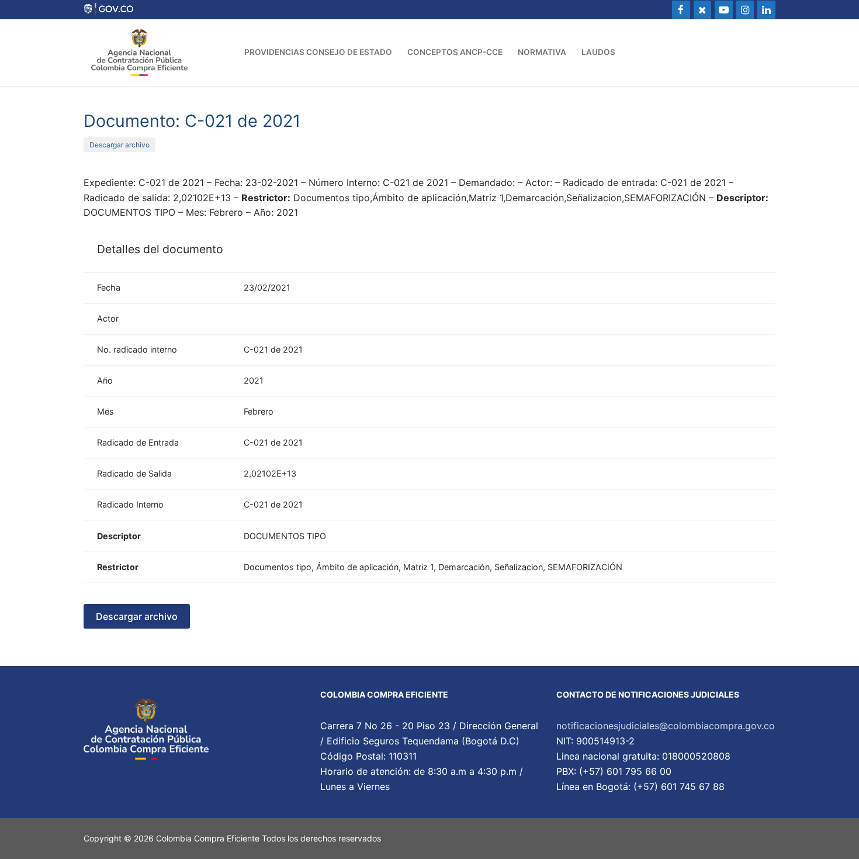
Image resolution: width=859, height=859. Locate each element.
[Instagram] (745, 10)
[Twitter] (703, 10)
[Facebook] (681, 10)
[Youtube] (724, 10)
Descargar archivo (119, 144)
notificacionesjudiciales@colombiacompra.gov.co (665, 726)
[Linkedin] (766, 10)
